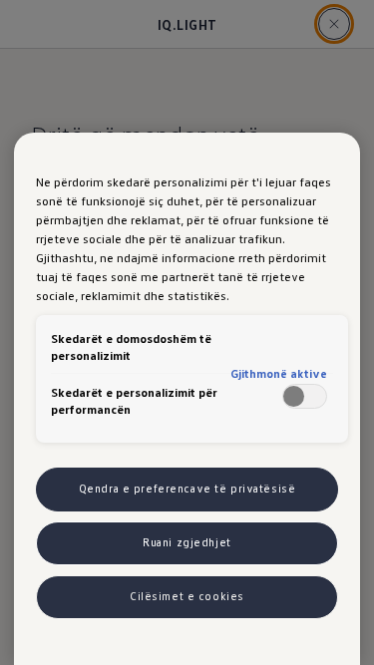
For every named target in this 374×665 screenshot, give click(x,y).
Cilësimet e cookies (187, 596)
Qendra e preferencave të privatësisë (187, 489)
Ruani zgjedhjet (187, 542)
